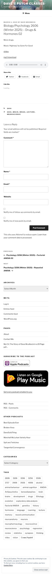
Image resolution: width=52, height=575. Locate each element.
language (21, 510)
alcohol (39, 483)
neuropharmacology (13, 524)
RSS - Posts (9, 404)
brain (16, 112)
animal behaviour (12, 487)
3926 (22, 483)
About (6, 334)
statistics (18, 533)
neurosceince (31, 524)
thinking (39, 533)
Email (7, 184)
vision (15, 537)
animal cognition (30, 487)
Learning (32, 510)
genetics (26, 506)
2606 (9, 108)
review (8, 533)
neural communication (25, 515)
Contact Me (9, 339)
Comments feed (11, 314)
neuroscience (14, 114)
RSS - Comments (11, 408)
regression (37, 528)
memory (8, 515)
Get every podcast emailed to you (18, 392)
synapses (29, 533)
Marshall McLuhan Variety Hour (17, 437)
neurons (24, 519)
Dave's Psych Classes (24, 3)
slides (6, 51)
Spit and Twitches (11, 442)
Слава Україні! (27, 537)
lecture (31, 112)
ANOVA (43, 487)
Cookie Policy (8, 565)
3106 (15, 478)
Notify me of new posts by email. (17, 221)
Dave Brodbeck (28, 22)
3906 (14, 483)
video (7, 537)
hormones (9, 510)
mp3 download (10, 57)
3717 (7, 483)
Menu (27, 13)
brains (7, 496)
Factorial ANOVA (12, 506)
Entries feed (9, 309)
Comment (9, 138)
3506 (38, 478)
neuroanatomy (11, 519)
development (19, 496)
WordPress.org (10, 319)
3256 (30, 478)
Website (7, 197)
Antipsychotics (11, 492)
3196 (22, 478)
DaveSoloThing (10, 432)
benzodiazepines (28, 492)
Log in (6, 304)
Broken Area (9, 427)
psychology (25, 528)
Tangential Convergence (14, 447)
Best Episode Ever (11, 423)
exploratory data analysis (26, 501)
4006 (30, 483)
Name (7, 172)
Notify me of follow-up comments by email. (22, 212)
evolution (9, 501)
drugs (23, 112)
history (36, 506)
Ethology (40, 496)
